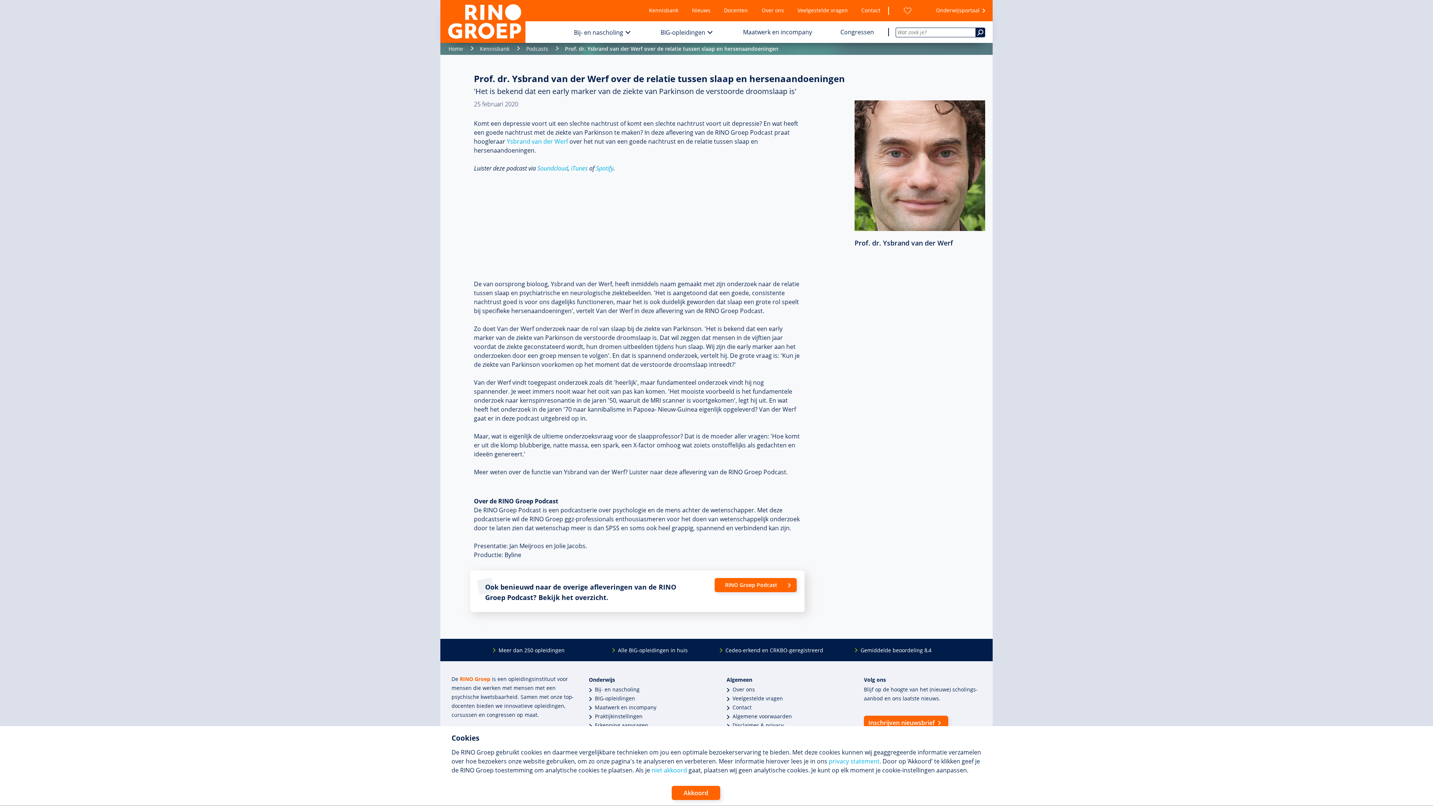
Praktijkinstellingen (619, 716)
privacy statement (854, 761)
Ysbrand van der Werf (537, 141)
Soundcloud (552, 168)
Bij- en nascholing (598, 32)
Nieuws (701, 10)
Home (456, 48)
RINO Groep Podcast (751, 584)
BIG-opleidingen (683, 32)
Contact (870, 10)
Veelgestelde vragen (822, 10)
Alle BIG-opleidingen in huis (653, 650)
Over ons (773, 10)
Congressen (857, 32)
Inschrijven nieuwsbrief (901, 723)
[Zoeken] (980, 32)
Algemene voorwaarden (762, 716)
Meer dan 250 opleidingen (532, 650)
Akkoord (696, 793)
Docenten (736, 10)
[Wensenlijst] (907, 10)
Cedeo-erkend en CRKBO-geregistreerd (774, 650)
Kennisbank (663, 10)
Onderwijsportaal (958, 10)
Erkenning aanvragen (621, 725)
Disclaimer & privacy (758, 725)
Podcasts (537, 48)
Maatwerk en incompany (777, 32)
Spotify (605, 168)
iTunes (579, 168)
